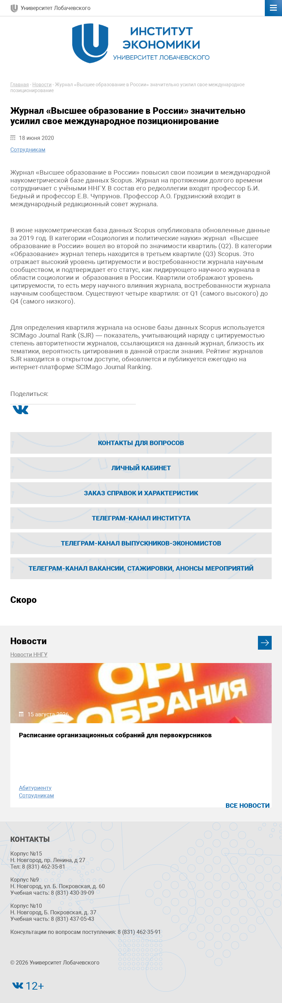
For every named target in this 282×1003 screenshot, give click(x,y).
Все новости (248, 805)
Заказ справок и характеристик (141, 493)
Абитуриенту (35, 788)
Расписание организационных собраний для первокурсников (115, 735)
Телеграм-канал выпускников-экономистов (141, 543)
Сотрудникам (27, 149)
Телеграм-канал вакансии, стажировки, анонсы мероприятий (141, 568)
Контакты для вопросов (141, 443)
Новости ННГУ (28, 654)
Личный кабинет (141, 468)
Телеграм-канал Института (141, 518)
